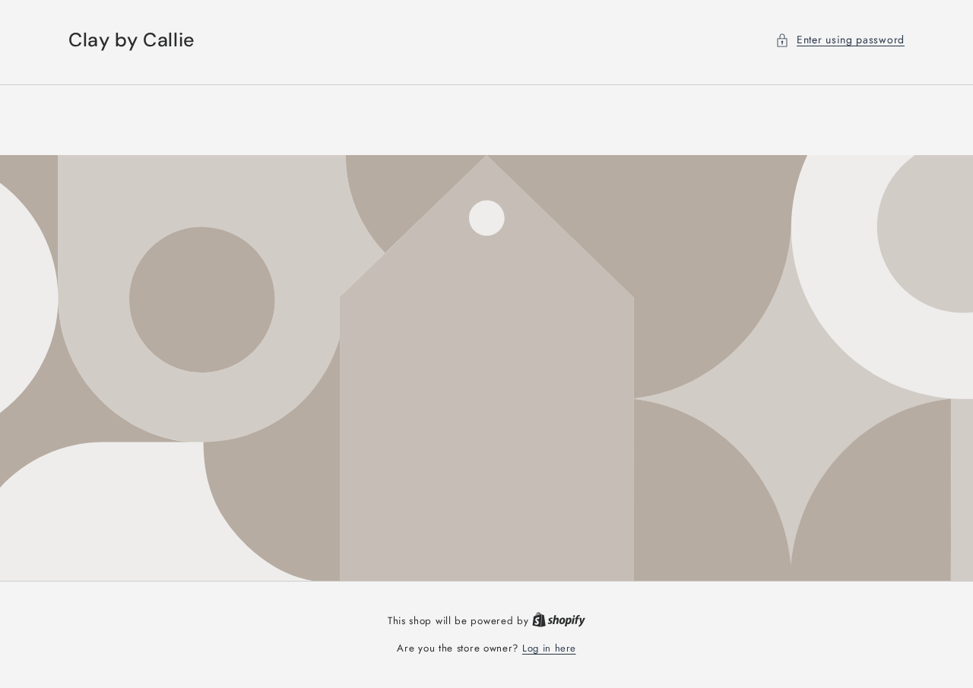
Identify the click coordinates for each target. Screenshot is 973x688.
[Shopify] (558, 620)
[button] (840, 39)
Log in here (549, 648)
